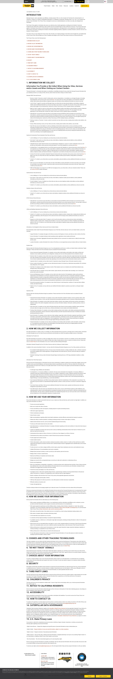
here (79, 671)
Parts (57, 5)
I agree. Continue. (103, 676)
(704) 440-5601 (80, 1)
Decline (89, 676)
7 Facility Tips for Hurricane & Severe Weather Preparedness (48, 657)
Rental (53, 5)
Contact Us (77, 5)
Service (60, 5)
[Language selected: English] (105, 1)
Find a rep (85, 5)
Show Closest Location (51, 1)
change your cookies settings (71, 672)
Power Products (47, 5)
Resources (66, 5)
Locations (71, 5)
